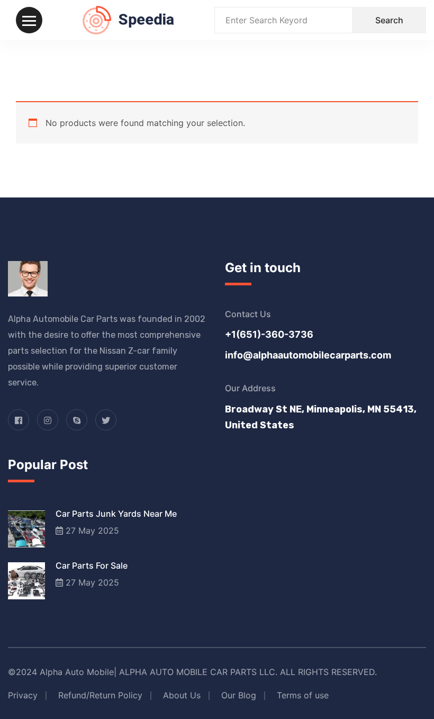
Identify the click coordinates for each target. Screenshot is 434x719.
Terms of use (303, 695)
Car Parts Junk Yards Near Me (116, 513)
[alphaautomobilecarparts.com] (128, 19)
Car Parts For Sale (92, 565)
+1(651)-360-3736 (269, 334)
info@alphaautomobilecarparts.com (308, 355)
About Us (182, 695)
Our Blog (238, 695)
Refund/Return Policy (100, 695)
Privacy (23, 695)
